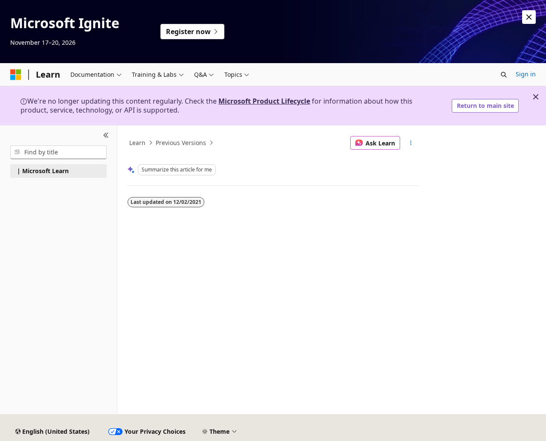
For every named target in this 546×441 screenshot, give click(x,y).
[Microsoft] (15, 74)
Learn (137, 143)
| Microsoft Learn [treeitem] (43, 171)
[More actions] (411, 143)
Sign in (526, 74)
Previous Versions (181, 143)
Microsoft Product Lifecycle (264, 101)
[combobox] (58, 152)
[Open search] (503, 74)
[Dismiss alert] (529, 17)
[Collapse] (106, 135)
